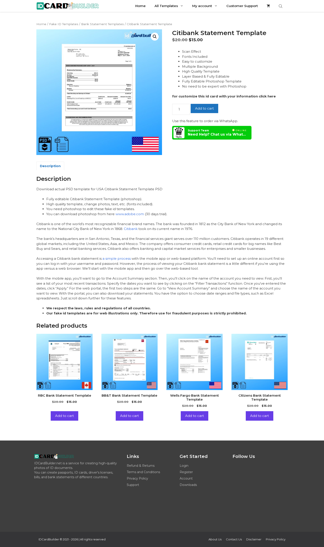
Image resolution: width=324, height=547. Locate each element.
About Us (215, 539)
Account (186, 478)
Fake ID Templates (63, 24)
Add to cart (204, 108)
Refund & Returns (141, 466)
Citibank (131, 229)
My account (202, 6)
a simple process (116, 258)
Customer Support (242, 6)
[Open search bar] (281, 6)
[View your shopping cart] (268, 6)
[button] (155, 37)
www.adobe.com (129, 214)
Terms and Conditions (143, 472)
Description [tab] (50, 166)
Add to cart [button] (64, 416)
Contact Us (234, 539)
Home (140, 6)
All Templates (166, 6)
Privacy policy (275, 539)
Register (186, 472)
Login (184, 466)
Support (133, 485)
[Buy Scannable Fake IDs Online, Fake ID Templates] (67, 6)
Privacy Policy (137, 478)
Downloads (188, 485)
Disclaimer (253, 539)
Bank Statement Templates (102, 24)
